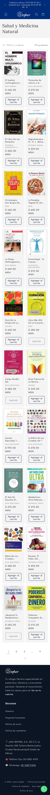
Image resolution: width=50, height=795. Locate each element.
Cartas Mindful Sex (12, 380)
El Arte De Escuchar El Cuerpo (10, 498)
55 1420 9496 (28, 765)
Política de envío (26, 791)
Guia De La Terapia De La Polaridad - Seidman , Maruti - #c (13, 322)
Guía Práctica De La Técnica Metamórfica (36, 381)
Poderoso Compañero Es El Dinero (36, 616)
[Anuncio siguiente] (45, 5)
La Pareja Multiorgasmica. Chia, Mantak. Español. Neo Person (12, 260)
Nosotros (9, 711)
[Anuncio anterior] (5, 5)
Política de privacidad (36, 782)
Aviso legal (36, 786)
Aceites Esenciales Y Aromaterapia (11, 439)
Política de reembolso (15, 730)
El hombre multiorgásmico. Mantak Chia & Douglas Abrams (13, 82)
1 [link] (8, 651)
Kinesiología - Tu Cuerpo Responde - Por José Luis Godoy (36, 260)
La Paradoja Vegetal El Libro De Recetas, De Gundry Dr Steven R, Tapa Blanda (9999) (36, 202)
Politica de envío (13, 724)
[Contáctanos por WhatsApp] (44, 789)
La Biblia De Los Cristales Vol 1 (36, 439)
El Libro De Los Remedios (12, 140)
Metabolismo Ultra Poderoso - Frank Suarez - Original (36, 498)
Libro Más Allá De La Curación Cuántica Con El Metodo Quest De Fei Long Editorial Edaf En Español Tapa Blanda (36, 322)
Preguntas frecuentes (15, 717)
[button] (6, 14)
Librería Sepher (18, 782)
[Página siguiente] (25, 658)
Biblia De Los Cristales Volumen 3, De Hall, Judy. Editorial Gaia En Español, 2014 (13, 558)
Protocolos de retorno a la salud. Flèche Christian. (34, 82)
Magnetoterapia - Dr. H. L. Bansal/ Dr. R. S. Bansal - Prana (36, 141)
